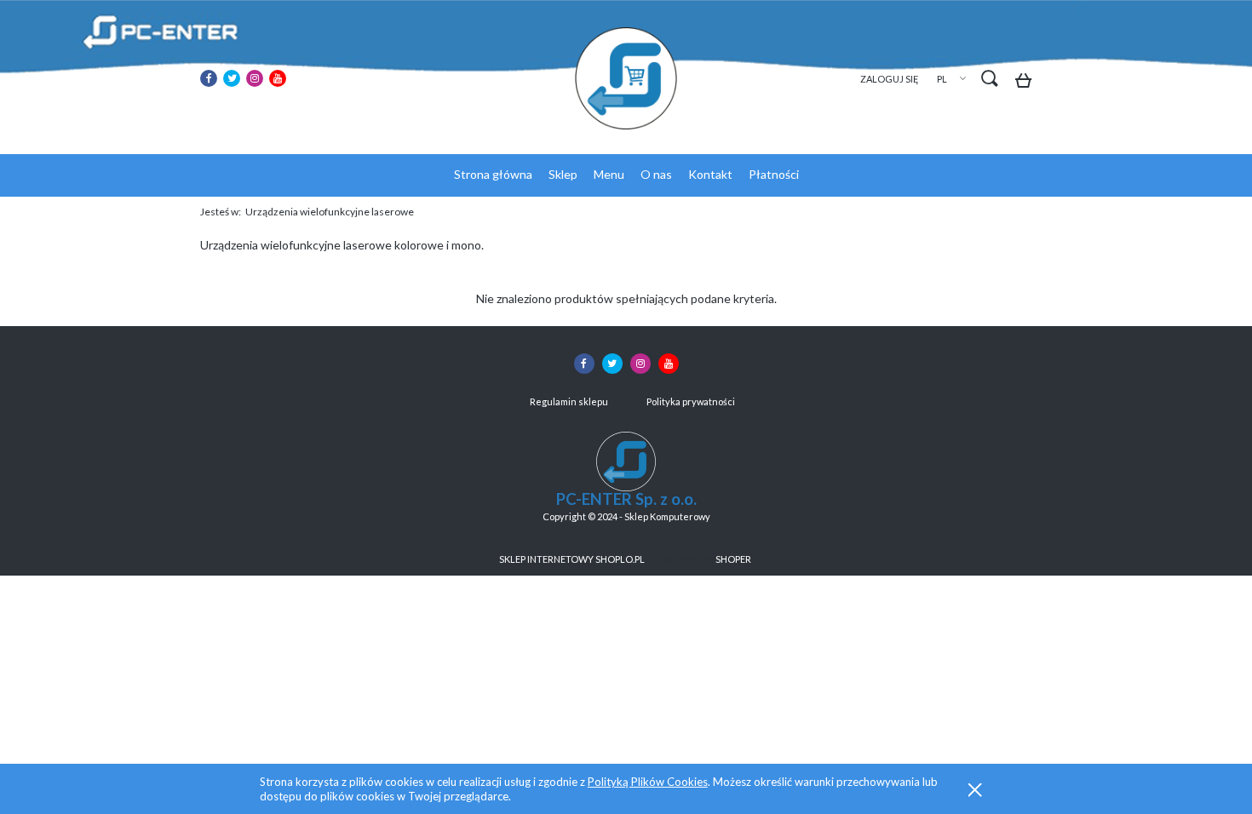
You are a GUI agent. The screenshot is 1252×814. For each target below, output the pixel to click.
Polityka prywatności (690, 401)
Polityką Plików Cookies (648, 781)
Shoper (733, 559)
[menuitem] (493, 174)
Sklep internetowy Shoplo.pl (572, 559)
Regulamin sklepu (569, 401)
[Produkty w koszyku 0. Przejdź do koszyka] (1027, 83)
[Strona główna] (626, 78)
